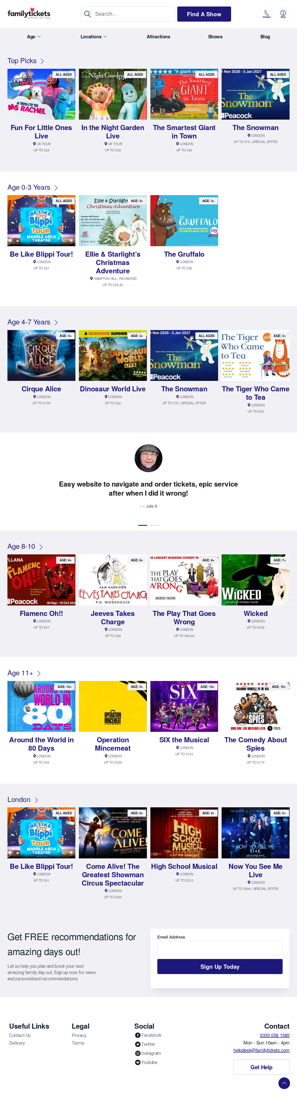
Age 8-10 (21, 546)
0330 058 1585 (275, 1035)
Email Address (171, 937)
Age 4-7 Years (28, 322)
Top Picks (21, 60)
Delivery (17, 1043)
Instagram (151, 1053)
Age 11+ (20, 672)
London (19, 799)
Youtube (149, 1062)
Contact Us (20, 1035)
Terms (78, 1043)
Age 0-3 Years (28, 187)
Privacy (79, 1035)
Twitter (148, 1044)
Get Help (261, 1067)
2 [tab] (154, 525)
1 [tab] (142, 525)
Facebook (151, 1035)
